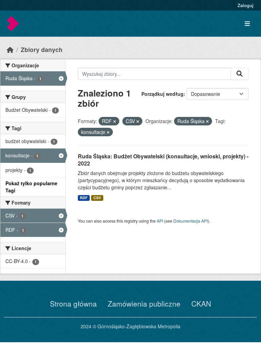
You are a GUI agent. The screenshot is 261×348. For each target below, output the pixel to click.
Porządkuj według (162, 93)
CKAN (201, 303)
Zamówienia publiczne (144, 303)
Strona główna (73, 303)
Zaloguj (246, 5)
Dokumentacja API (190, 221)
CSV (97, 197)
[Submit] (239, 74)
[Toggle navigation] (247, 24)
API (160, 221)
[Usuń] (114, 121)
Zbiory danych (42, 49)
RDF (83, 197)
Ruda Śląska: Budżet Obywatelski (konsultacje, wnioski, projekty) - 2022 (163, 159)
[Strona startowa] (10, 49)
